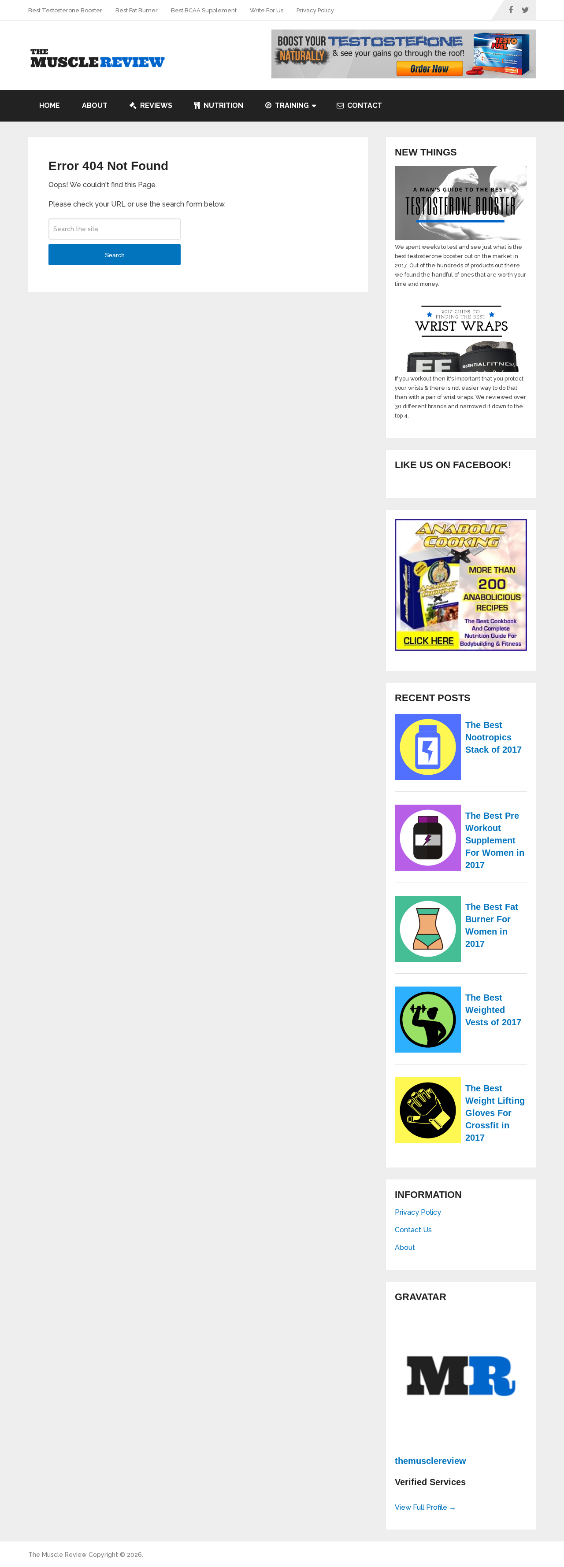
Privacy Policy (315, 10)
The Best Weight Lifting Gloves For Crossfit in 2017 (495, 1112)
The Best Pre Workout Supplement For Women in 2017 (494, 840)
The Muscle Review (57, 1554)
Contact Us (413, 1230)
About (95, 105)
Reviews (155, 105)
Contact (363, 105)
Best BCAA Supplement (204, 10)
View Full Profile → (425, 1507)
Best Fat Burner (136, 10)
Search (115, 255)
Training (291, 105)
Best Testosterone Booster (65, 10)
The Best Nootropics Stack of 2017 (493, 737)
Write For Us (266, 10)
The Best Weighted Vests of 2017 (493, 1010)
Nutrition (222, 105)
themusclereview (430, 1461)
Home (49, 105)
